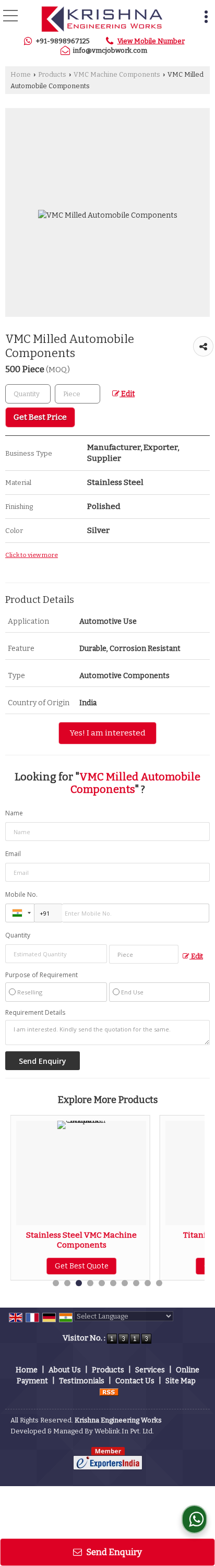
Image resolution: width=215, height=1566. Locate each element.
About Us (65, 1370)
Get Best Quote (170, 1266)
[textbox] (77, 394)
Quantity (17, 935)
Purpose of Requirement (41, 975)
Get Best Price (40, 417)
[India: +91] (19, 913)
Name (14, 813)
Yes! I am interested (107, 733)
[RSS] (109, 1391)
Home (20, 74)
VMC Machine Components (117, 74)
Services (150, 1370)
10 (159, 1283)
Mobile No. (21, 894)
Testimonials (81, 1381)
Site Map (180, 1381)
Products (52, 74)
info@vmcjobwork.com (110, 50)
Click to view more (31, 555)
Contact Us (134, 1381)
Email (13, 853)
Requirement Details (35, 1012)
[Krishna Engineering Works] (101, 19)
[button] (151, 41)
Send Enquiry (113, 1552)
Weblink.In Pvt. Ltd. (124, 1431)
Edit (127, 393)
